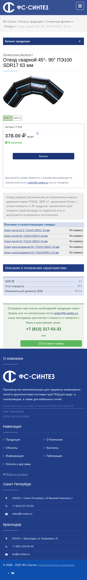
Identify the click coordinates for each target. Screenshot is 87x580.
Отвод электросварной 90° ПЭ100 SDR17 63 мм (31, 247)
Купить (43, 156)
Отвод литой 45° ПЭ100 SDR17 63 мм (26, 241)
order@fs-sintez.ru (38, 182)
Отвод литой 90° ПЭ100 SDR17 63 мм (26, 236)
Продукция (13, 439)
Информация (15, 455)
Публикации (54, 455)
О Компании (54, 439)
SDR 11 (17, 118)
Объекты (12, 447)
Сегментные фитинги (17, 54)
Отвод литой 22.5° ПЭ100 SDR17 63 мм (27, 230)
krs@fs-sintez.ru (21, 554)
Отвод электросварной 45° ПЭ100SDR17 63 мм (31, 252)
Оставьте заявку (53, 343)
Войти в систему (17, 474)
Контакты (52, 447)
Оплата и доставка (18, 464)
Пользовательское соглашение (57, 565)
